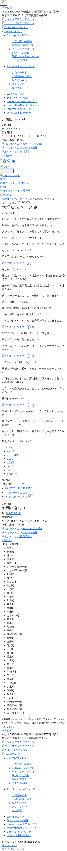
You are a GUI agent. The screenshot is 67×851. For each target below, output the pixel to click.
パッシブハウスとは (23, 49)
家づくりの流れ (20, 52)
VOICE (10, 462)
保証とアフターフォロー (25, 56)
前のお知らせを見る (21, 488)
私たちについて (21, 66)
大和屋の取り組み (22, 76)
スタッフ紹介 (19, 84)
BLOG (10, 458)
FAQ (9, 470)
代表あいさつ (19, 80)
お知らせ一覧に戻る (16, 492)
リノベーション (22, 105)
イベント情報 (17, 97)
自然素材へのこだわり (24, 45)
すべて (10, 451)
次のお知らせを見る (16, 496)
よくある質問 (19, 60)
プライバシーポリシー (14, 849)
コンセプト (18, 35)
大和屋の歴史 (19, 72)
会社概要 (17, 87)
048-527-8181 (13, 128)
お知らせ (19, 109)
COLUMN (12, 455)
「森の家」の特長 (22, 41)
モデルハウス (22, 101)
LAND (10, 466)
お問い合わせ (19, 112)
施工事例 (15, 94)
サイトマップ (9, 845)
